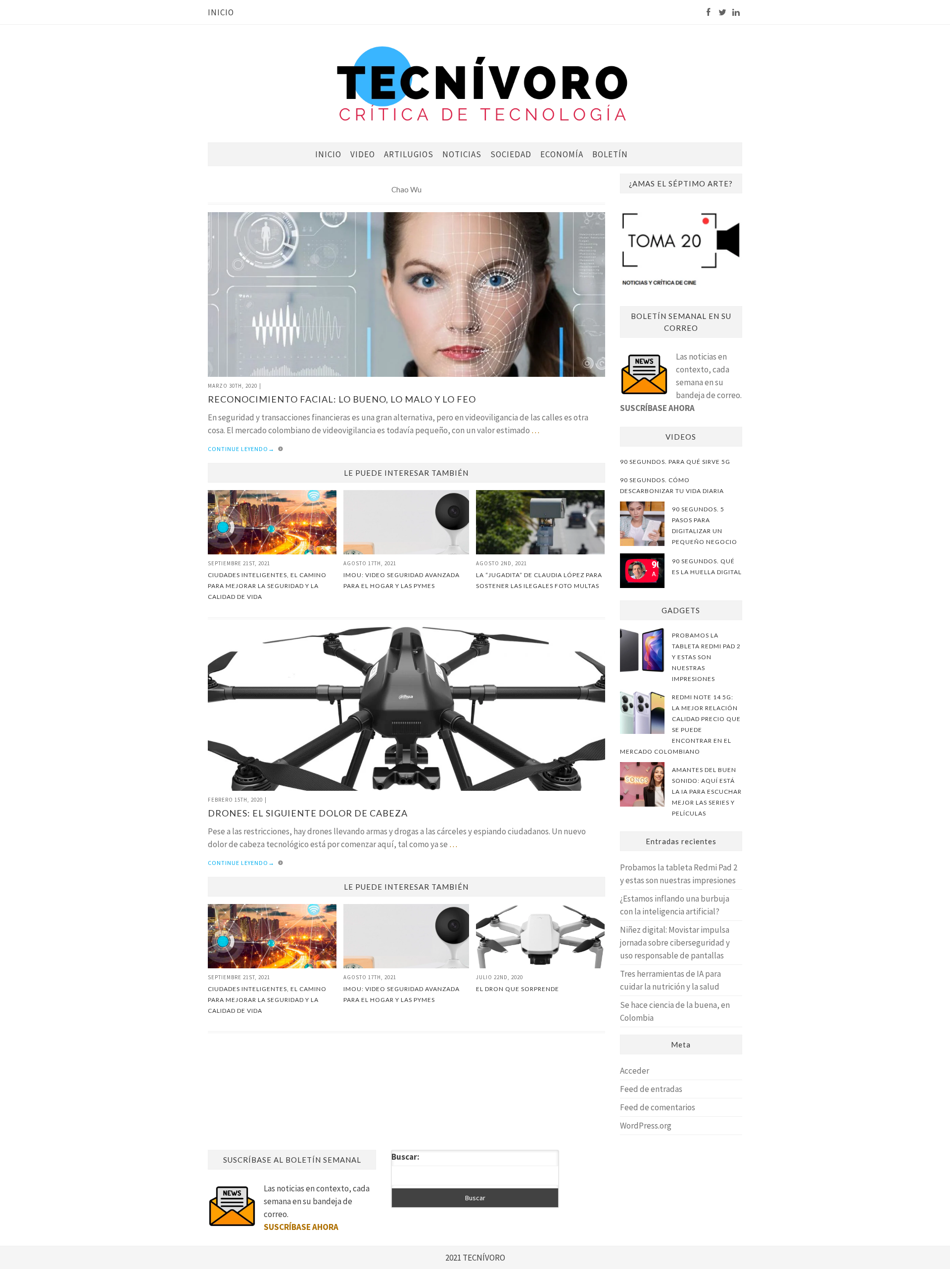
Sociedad (510, 154)
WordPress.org (645, 1125)
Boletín (610, 154)
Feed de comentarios (657, 1107)
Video (362, 154)
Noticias (461, 154)
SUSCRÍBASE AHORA (657, 408)
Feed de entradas (651, 1089)
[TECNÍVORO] (482, 83)
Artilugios (408, 154)
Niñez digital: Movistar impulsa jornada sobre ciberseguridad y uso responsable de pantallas (675, 942)
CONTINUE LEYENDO (241, 449)
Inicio (221, 12)
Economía (561, 154)
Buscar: (405, 1156)
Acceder (634, 1070)
